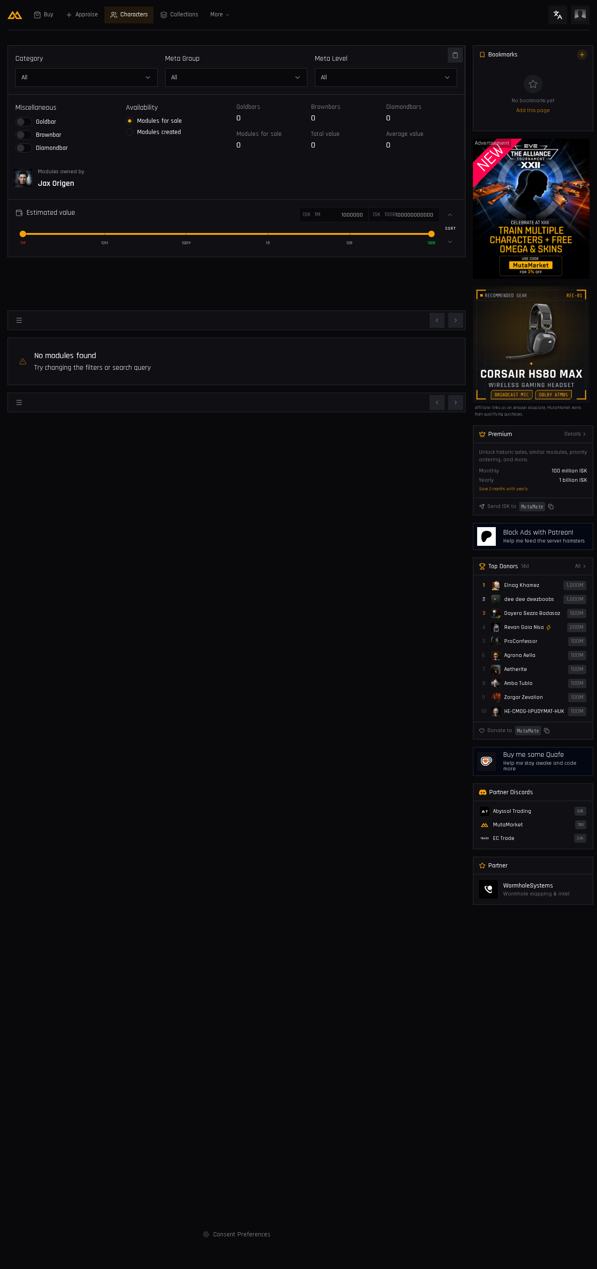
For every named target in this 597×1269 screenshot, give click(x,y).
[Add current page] (582, 54)
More (216, 15)
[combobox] (236, 77)
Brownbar (48, 135)
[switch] (23, 122)
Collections (184, 15)
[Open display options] (19, 320)
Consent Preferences (242, 1234)
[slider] (23, 234)
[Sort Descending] (450, 241)
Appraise (87, 15)
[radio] (129, 121)
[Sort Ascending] (450, 214)
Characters (134, 15)
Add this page (533, 110)
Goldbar (46, 122)
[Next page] (455, 320)
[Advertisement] (236, 282)
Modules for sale (159, 121)
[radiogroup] (181, 126)
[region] (531, 209)
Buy (48, 15)
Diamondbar (52, 148)
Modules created (159, 132)
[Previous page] (437, 320)
